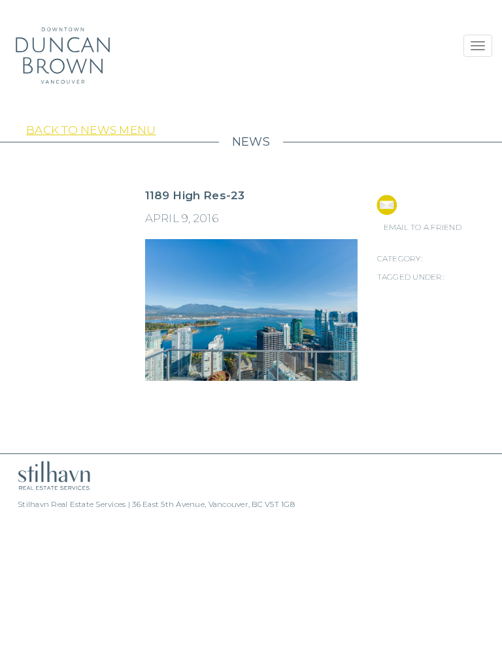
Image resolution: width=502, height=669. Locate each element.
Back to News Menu (91, 130)
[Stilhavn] (49, 475)
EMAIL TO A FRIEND (422, 227)
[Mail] (386, 205)
